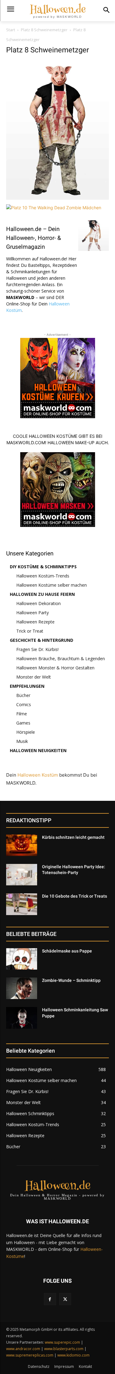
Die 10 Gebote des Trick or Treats (74, 896)
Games (23, 723)
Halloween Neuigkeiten (38, 750)
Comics (23, 704)
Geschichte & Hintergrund (41, 640)
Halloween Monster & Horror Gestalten (55, 668)
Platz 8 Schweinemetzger (44, 29)
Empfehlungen (27, 686)
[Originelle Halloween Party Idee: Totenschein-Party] (21, 874)
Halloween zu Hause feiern (42, 594)
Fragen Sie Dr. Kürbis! (37, 649)
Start (10, 29)
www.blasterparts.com (63, 1348)
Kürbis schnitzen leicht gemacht (73, 837)
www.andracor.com (23, 1348)
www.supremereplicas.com (29, 1355)
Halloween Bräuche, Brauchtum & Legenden (60, 658)
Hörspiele (25, 732)
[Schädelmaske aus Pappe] (21, 959)
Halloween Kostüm (37, 775)
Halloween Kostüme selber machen (51, 585)
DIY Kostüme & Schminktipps (43, 567)
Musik (22, 741)
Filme (21, 714)
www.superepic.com (62, 1342)
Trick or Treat (29, 631)
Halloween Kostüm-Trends (42, 576)
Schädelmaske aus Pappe (67, 950)
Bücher (23, 695)
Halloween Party (32, 612)
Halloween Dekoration (38, 603)
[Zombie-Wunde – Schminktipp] (21, 988)
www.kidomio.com (73, 1355)
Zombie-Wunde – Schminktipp (71, 980)
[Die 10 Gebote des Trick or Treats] (21, 904)
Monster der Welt (33, 677)
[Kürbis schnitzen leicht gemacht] (21, 845)
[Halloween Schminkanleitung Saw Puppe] (21, 1017)
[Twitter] (65, 1299)
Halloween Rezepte (35, 622)
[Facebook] (50, 1299)
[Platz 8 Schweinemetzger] (57, 198)
